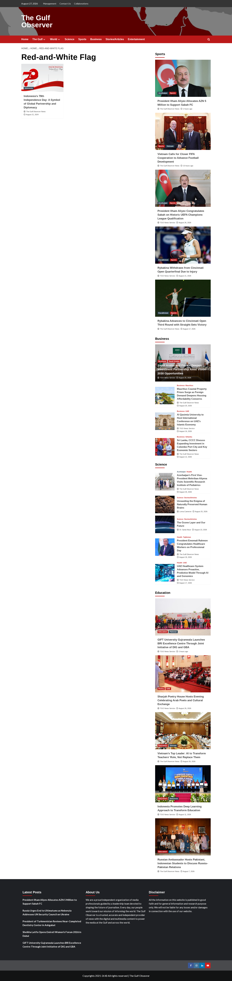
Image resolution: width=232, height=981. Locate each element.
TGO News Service (167, 223)
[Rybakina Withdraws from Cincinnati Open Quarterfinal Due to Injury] (183, 245)
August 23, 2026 (200, 530)
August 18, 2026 (185, 557)
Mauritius (189, 385)
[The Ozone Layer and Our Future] (165, 524)
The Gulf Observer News (36, 111)
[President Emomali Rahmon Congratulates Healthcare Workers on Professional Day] (165, 547)
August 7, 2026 (188, 871)
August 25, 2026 (185, 378)
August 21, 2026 (185, 276)
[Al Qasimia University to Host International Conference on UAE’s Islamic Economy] (165, 421)
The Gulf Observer (37, 21)
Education (162, 632)
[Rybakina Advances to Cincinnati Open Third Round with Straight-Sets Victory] (183, 298)
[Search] (209, 39)
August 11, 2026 (185, 814)
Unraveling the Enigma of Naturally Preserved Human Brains (192, 504)
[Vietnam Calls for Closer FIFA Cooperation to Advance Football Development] (183, 131)
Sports (82, 39)
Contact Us (65, 3)
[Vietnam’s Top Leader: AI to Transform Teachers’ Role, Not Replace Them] (183, 730)
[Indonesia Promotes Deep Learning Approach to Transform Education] (183, 783)
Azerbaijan (162, 93)
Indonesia (29, 88)
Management (49, 3)
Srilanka (188, 437)
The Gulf (37, 39)
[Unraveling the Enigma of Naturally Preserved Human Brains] (165, 504)
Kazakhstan (163, 260)
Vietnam (170, 146)
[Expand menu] (44, 39)
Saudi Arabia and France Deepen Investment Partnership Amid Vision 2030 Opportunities (182, 369)
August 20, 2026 (185, 406)
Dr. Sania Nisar (185, 530)
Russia (172, 852)
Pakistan (173, 632)
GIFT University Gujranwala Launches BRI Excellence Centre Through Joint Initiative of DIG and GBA (181, 643)
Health (189, 472)
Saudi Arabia (174, 361)
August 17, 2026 (189, 329)
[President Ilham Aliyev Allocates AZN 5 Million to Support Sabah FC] (183, 78)
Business (96, 39)
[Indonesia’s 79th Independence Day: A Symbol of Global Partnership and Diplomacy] (42, 78)
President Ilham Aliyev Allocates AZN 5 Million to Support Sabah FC (50, 901)
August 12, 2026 (185, 457)
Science (69, 39)
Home (24, 39)
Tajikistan (187, 537)
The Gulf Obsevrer (139, 975)
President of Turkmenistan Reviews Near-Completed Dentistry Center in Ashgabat (52, 923)
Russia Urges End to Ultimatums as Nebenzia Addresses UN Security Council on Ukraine (47, 912)
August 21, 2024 (32, 114)
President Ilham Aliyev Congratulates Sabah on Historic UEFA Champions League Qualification (181, 214)
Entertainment (136, 39)
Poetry (161, 689)
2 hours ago (187, 109)
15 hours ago (188, 166)
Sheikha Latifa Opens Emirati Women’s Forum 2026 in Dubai (52, 934)
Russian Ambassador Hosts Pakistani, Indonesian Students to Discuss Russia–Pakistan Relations (183, 863)
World (53, 39)
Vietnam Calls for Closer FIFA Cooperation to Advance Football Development (178, 158)
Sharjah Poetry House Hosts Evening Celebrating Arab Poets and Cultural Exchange (181, 700)
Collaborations (81, 3)
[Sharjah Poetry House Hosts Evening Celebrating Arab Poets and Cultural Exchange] (183, 673)
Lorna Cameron (185, 511)
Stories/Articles (115, 39)
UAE (187, 411)
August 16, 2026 (185, 431)
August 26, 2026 (185, 223)
